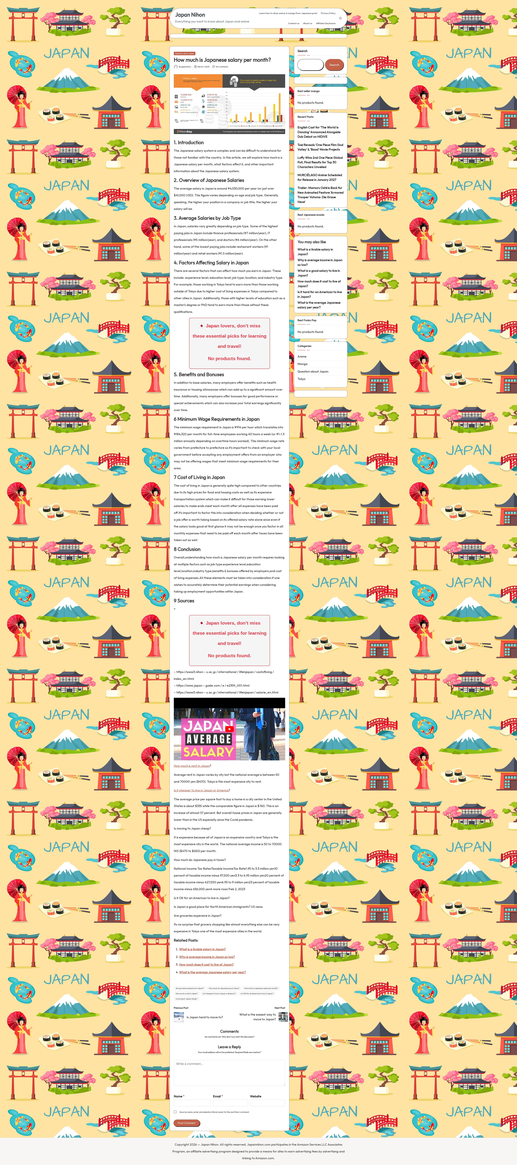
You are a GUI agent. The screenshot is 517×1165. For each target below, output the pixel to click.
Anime (302, 356)
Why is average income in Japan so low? (207, 957)
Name (179, 1096)
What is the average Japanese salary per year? (212, 972)
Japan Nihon (190, 15)
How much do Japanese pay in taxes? (224, 988)
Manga (303, 364)
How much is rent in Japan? (187, 993)
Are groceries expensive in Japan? (190, 988)
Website (255, 1096)
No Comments (222, 66)
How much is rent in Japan (192, 766)
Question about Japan (184, 53)
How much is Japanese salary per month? (261, 988)
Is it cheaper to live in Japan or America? (219, 993)
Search (302, 51)
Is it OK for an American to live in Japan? (257, 993)
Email (218, 1096)
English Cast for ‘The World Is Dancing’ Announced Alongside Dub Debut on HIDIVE (319, 132)
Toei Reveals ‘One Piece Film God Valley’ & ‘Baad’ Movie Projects (320, 147)
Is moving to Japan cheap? (186, 999)
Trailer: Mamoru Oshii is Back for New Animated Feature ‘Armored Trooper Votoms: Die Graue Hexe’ (321, 195)
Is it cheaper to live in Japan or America (201, 790)
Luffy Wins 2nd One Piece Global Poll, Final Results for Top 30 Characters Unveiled (320, 162)
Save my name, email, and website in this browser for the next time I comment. (214, 1112)
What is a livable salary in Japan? (202, 949)
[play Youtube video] (229, 729)
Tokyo (301, 379)
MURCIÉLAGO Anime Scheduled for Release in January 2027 (320, 177)
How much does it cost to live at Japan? (206, 964)
